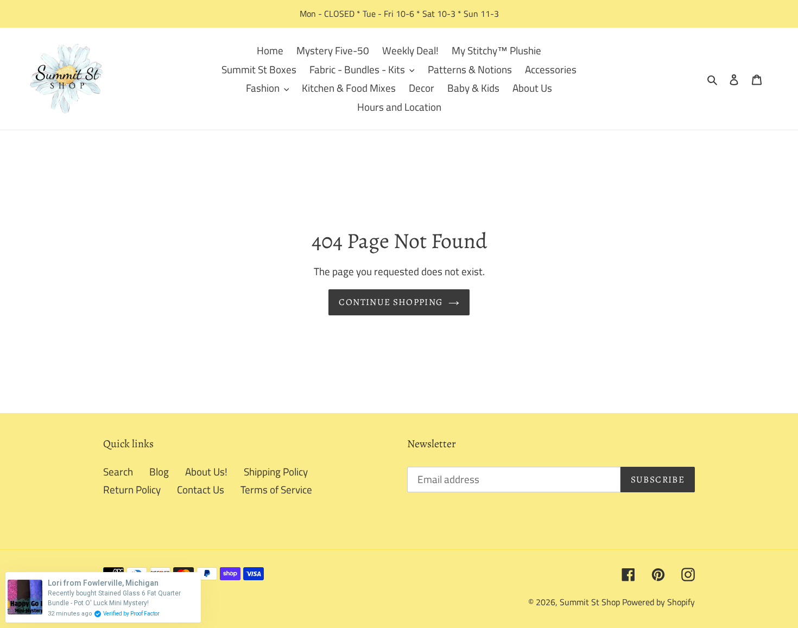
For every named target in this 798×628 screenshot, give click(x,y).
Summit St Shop (590, 601)
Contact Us (200, 489)
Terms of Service (276, 489)
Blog (159, 471)
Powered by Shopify (658, 601)
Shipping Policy (276, 471)
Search (118, 471)
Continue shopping (390, 302)
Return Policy (132, 489)
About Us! (206, 471)
